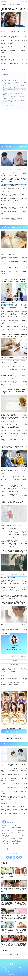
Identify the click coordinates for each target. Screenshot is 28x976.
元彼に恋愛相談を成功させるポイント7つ (10, 80)
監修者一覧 (20, 967)
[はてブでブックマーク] (14, 857)
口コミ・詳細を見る (21, 656)
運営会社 (7, 971)
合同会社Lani (10, 822)
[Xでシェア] (7, 857)
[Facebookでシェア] (10, 857)
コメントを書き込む (14, 954)
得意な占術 (14, 660)
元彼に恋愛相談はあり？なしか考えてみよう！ (11, 78)
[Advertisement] (14, 128)
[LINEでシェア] (17, 857)
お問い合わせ (7, 969)
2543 (20, 650)
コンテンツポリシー (7, 967)
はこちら (13, 731)
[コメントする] (20, 857)
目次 (4, 74)
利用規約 (20, 969)
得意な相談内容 (14, 664)
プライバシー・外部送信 (20, 971)
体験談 (13, 656)
